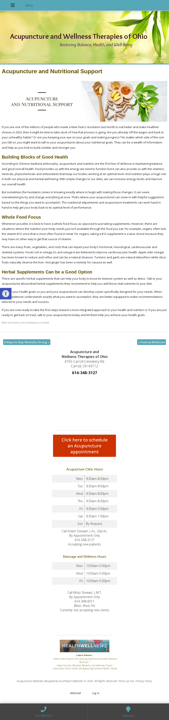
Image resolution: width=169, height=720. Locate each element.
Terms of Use (126, 681)
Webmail (75, 693)
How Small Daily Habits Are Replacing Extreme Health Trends (85, 668)
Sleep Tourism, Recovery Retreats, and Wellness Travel (84, 665)
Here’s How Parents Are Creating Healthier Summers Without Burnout (85, 660)
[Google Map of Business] (84, 402)
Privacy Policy (143, 681)
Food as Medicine (151, 342)
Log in (95, 693)
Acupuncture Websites (30, 681)
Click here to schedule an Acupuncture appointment (85, 446)
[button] (5, 293)
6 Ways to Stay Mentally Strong (27, 342)
